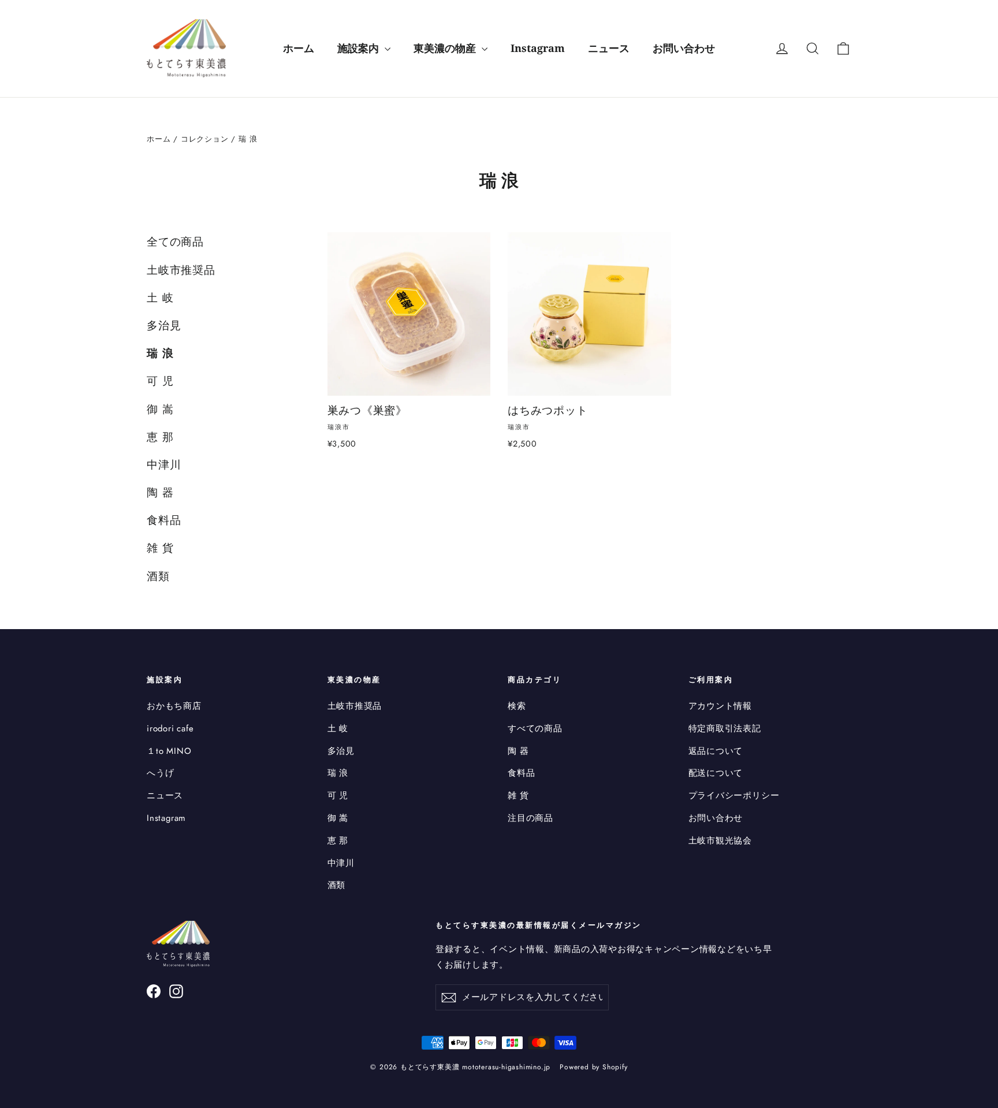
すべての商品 (535, 728)
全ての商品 (175, 242)
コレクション (205, 138)
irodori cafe (170, 728)
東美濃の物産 (446, 48)
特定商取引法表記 (724, 728)
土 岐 (160, 298)
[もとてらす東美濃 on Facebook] (154, 991)
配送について (715, 773)
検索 (517, 706)
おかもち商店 (174, 706)
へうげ (160, 773)
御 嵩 (160, 409)
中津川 (164, 465)
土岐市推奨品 (181, 270)
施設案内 (359, 48)
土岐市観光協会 (720, 840)
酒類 (158, 576)
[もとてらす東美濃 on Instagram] (176, 991)
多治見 (164, 325)
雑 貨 (160, 548)
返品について (715, 751)
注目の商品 (530, 818)
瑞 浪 (160, 353)
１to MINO (169, 751)
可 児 (160, 381)
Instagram (538, 48)
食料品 (164, 520)
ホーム (298, 48)
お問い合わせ (684, 48)
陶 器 (160, 492)
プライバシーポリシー (734, 795)
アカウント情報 (720, 706)
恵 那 (160, 437)
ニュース (609, 48)
